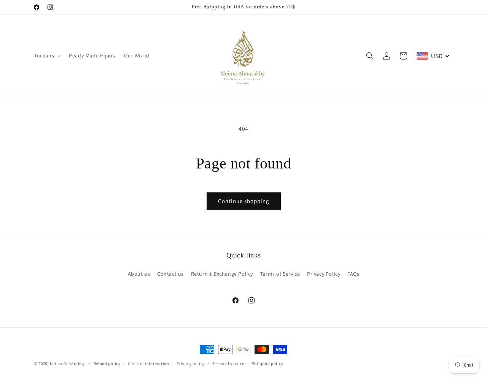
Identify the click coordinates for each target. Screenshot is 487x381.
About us (139, 273)
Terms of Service (280, 273)
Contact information (148, 363)
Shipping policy (267, 363)
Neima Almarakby (68, 363)
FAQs (353, 273)
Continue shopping (243, 201)
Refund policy (107, 363)
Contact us (170, 273)
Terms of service (228, 363)
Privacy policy (191, 363)
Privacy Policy (323, 273)
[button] (47, 56)
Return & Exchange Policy (222, 273)
